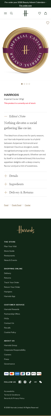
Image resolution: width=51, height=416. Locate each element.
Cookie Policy (10, 332)
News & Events (10, 260)
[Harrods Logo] (25, 229)
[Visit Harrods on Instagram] (25, 382)
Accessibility (9, 391)
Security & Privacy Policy (14, 398)
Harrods (11, 95)
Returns (7, 277)
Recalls (7, 327)
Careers (7, 354)
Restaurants (9, 255)
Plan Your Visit (10, 246)
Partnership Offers (12, 313)
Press (6, 359)
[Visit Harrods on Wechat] (40, 382)
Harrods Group (10, 345)
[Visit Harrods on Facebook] (20, 382)
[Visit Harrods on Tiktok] (30, 382)
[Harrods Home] (26, 13)
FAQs (6, 318)
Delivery (7, 273)
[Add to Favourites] (47, 23)
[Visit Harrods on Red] (35, 382)
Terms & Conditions (12, 394)
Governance (9, 363)
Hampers (8, 291)
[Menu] (5, 13)
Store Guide (9, 250)
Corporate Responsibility (14, 349)
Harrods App (9, 296)
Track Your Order (11, 282)
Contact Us (9, 322)
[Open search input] (11, 13)
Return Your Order (12, 286)
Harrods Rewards (11, 309)
